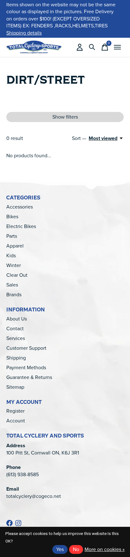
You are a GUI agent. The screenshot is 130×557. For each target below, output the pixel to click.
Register (15, 411)
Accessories (19, 206)
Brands (13, 294)
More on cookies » (105, 549)
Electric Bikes (21, 226)
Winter (13, 265)
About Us (16, 318)
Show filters (65, 116)
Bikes (12, 216)
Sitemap (15, 387)
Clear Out (16, 275)
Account (15, 420)
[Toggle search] (92, 47)
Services (15, 338)
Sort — (79, 138)
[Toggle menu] (117, 47)
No (76, 549)
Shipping (16, 357)
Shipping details (24, 32)
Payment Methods (26, 367)
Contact (15, 328)
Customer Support (26, 348)
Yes (60, 549)
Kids (11, 255)
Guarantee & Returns (29, 377)
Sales (12, 284)
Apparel (15, 245)
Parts (11, 236)
